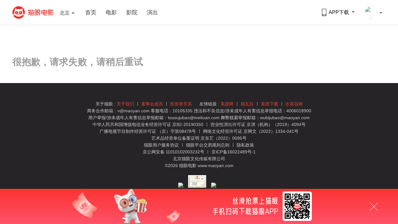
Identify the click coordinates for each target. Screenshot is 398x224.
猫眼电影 (33, 12)
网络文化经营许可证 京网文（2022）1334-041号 (250, 131)
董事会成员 (152, 103)
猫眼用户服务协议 (162, 144)
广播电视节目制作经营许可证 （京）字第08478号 (148, 131)
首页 (90, 12)
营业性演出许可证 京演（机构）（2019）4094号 (258, 124)
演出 (152, 12)
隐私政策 (245, 144)
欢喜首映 (294, 103)
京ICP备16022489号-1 (233, 151)
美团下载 (269, 103)
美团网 (227, 103)
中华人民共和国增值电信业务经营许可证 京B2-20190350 (148, 124)
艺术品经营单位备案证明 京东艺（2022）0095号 (199, 138)
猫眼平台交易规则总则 (208, 144)
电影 (111, 12)
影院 (131, 12)
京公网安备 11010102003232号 (173, 151)
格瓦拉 (247, 103)
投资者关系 (181, 103)
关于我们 (125, 103)
